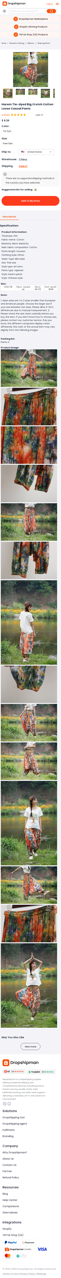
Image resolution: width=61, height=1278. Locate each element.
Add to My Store (30, 200)
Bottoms (31, 43)
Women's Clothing (17, 43)
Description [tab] (9, 216)
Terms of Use (10, 1273)
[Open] (50, 152)
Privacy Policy (27, 1273)
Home (4, 43)
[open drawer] (57, 4)
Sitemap (41, 1273)
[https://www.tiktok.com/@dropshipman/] (5, 1104)
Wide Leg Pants (44, 43)
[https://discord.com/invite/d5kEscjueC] (9, 1104)
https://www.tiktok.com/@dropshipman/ (5, 1104)
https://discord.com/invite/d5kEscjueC (9, 1104)
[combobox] (32, 152)
